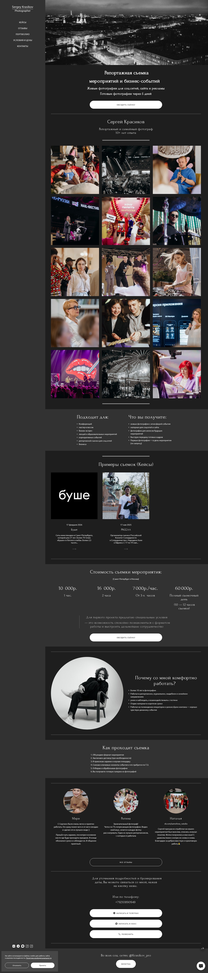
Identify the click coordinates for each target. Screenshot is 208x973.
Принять (42, 965)
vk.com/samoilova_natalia (175, 823)
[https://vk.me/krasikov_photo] (13, 946)
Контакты (22, 46)
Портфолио (23, 34)
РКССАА (126, 529)
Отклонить (17, 965)
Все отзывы (126, 862)
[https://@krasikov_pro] (27, 946)
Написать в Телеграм (127, 913)
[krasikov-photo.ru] (22, 9)
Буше (74, 529)
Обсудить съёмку (126, 105)
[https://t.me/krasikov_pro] (18, 946)
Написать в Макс (127, 923)
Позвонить (127, 934)
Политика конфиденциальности (39, 958)
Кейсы (22, 22)
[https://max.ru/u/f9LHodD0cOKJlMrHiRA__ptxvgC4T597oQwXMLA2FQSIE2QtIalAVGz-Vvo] (22, 946)
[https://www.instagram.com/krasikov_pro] (31, 946)
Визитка (125, 964)
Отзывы (22, 28)
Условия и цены (22, 40)
